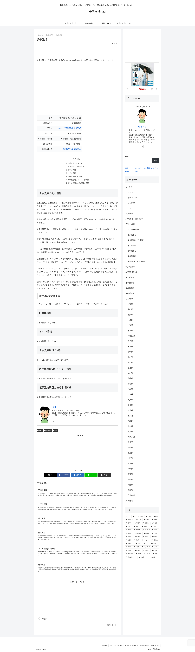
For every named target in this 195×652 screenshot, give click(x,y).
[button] (104, 475)
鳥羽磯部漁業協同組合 (72, 149)
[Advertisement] (77, 50)
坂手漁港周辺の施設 (75, 176)
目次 (74, 159)
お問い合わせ (155, 646)
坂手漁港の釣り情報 (75, 163)
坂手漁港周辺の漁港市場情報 (78, 183)
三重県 (41, 430)
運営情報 (104, 646)
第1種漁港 (49, 430)
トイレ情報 (72, 173)
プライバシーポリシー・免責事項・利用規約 (124, 646)
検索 (127, 157)
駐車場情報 (72, 170)
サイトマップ (144, 646)
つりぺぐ (56, 407)
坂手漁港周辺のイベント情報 (78, 180)
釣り (56, 430)
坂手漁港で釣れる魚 (77, 166)
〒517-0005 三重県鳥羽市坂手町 (67, 128)
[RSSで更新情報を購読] (53, 421)
